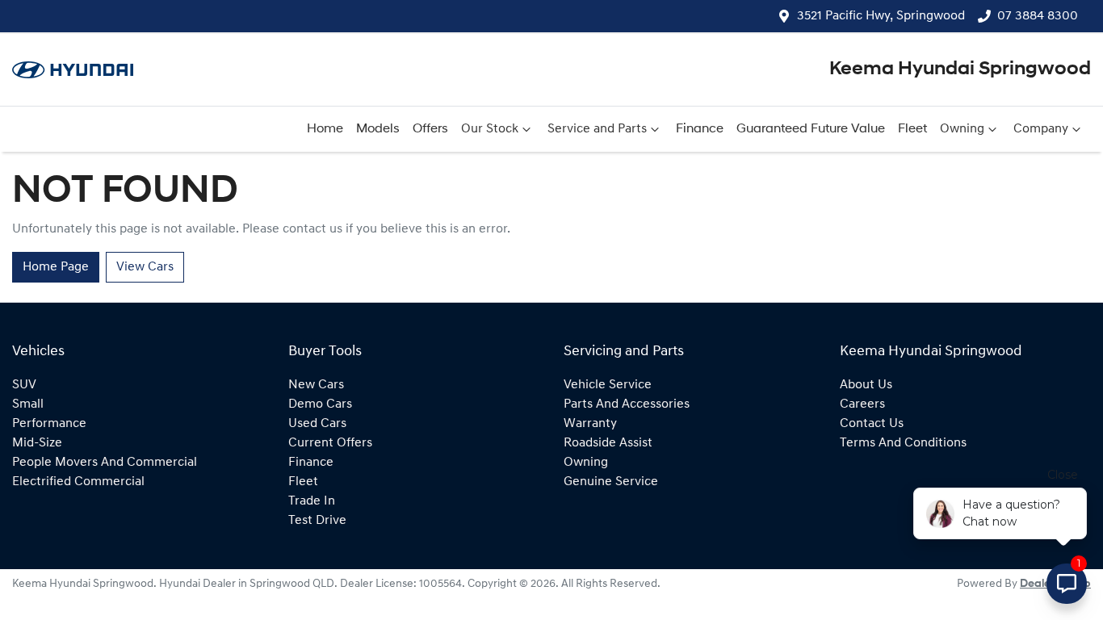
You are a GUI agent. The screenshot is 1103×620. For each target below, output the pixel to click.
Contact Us (872, 423)
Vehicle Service (608, 385)
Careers (862, 404)
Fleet (912, 129)
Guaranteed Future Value (810, 129)
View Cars (145, 267)
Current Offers (330, 443)
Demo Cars (320, 404)
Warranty (590, 423)
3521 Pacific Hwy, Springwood (881, 16)
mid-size (37, 443)
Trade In (311, 501)
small (28, 404)
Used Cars (317, 423)
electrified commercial (78, 481)
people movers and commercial (104, 462)
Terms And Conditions (903, 443)
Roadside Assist (608, 443)
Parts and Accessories (627, 404)
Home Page (56, 267)
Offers (430, 129)
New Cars (316, 385)
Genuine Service (611, 481)
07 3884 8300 (1037, 16)
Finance (699, 129)
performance (49, 423)
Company (1040, 129)
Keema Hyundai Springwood (960, 69)
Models (378, 129)
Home (325, 129)
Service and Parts (597, 129)
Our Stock (489, 129)
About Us (866, 385)
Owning (962, 129)
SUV (24, 385)
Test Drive (317, 520)
